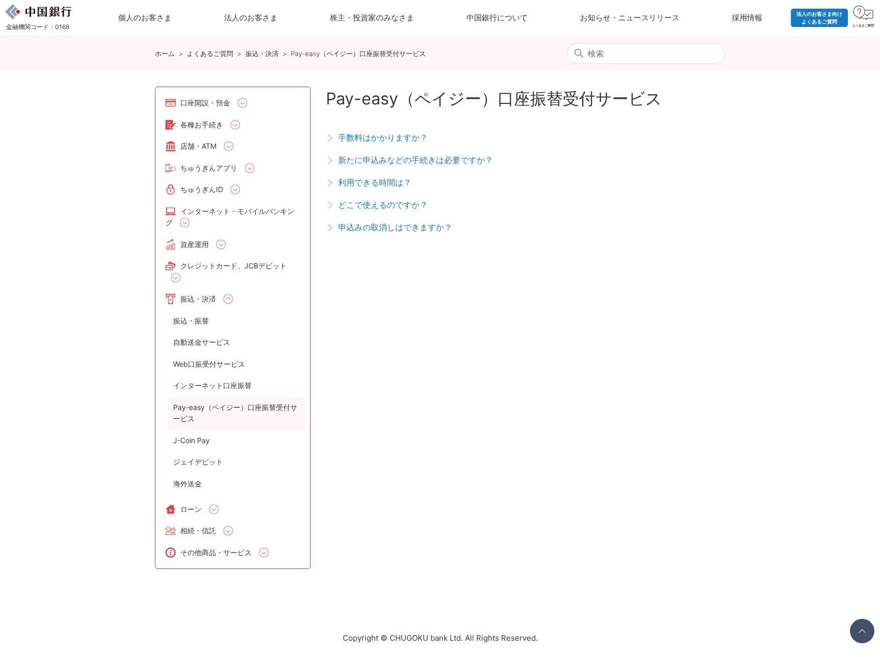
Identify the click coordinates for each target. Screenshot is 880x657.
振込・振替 (191, 320)
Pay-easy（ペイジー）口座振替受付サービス (358, 53)
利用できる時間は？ (374, 182)
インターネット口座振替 (212, 385)
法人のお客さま (251, 17)
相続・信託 (198, 530)
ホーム (165, 53)
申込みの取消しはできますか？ (395, 227)
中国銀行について (497, 17)
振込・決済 (262, 53)
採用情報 (747, 17)
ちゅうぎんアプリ (208, 167)
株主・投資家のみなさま (372, 17)
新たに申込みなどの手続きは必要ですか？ (415, 160)
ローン (191, 509)
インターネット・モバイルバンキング (230, 217)
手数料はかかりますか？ (383, 137)
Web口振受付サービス (209, 364)
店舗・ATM (198, 146)
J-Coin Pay (191, 440)
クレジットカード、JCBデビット (233, 265)
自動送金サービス (201, 342)
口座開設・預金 (205, 102)
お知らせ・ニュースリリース (629, 17)
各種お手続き (201, 124)
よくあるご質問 (210, 53)
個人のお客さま (145, 17)
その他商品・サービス (216, 552)
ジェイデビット (198, 461)
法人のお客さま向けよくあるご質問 (819, 17)
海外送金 (187, 483)
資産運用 (194, 244)
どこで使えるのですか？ (383, 205)
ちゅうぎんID (201, 189)
